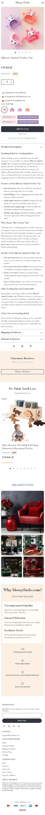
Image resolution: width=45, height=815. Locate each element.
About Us (5, 766)
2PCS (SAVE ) (9, 117)
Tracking (5, 755)
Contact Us (6, 769)
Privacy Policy (7, 772)
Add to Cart (22, 129)
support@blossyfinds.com (10, 735)
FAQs (4, 743)
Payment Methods (8, 746)
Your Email (8, 715)
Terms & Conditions (8, 775)
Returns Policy (7, 752)
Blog (3, 763)
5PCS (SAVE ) (9, 122)
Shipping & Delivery (9, 749)
